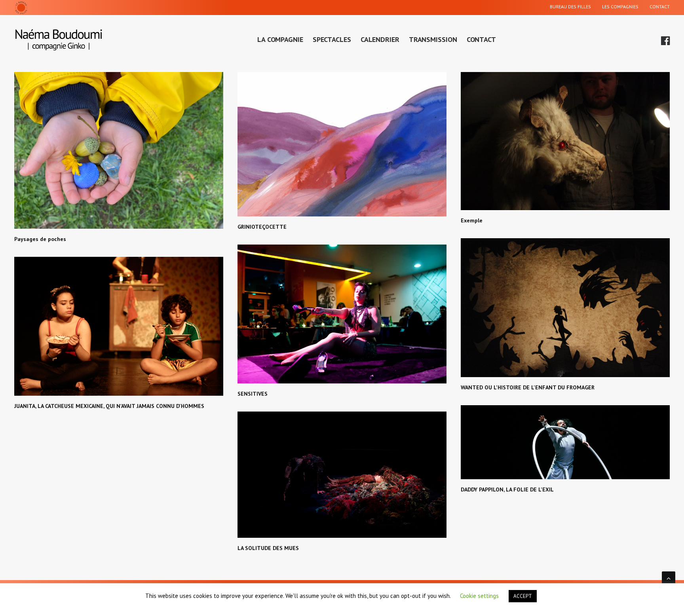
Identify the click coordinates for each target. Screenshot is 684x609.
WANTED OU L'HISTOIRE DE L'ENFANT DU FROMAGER (528, 387)
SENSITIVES (253, 393)
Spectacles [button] (332, 39)
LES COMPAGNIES (620, 6)
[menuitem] (573, 7)
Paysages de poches (40, 239)
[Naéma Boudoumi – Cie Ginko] (58, 39)
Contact (481, 39)
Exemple (472, 220)
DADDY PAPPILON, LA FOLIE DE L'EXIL (507, 489)
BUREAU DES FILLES (570, 6)
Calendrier (380, 39)
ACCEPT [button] (522, 596)
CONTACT (660, 6)
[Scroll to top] (668, 577)
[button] (664, 39)
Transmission (433, 39)
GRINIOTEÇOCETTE (262, 226)
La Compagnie (280, 39)
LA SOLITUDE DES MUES (268, 548)
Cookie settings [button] (479, 596)
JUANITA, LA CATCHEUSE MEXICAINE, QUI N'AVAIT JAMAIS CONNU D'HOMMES (109, 406)
